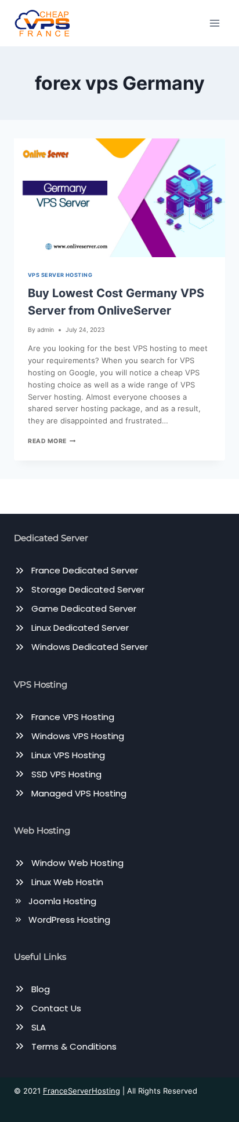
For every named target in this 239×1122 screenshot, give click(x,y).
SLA (38, 1027)
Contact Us (56, 1008)
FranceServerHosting (81, 1090)
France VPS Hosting (72, 717)
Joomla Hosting (62, 901)
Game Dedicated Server (83, 608)
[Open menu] (214, 23)
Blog (40, 989)
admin (45, 330)
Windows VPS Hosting (77, 736)
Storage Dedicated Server (87, 589)
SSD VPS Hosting (66, 774)
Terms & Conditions (74, 1046)
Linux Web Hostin (67, 882)
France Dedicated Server (84, 570)
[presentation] (119, 197)
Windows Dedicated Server (89, 647)
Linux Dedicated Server (80, 628)
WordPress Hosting (69, 919)
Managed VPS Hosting (78, 793)
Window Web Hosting (77, 863)
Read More (51, 441)
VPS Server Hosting (60, 275)
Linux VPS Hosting (68, 755)
